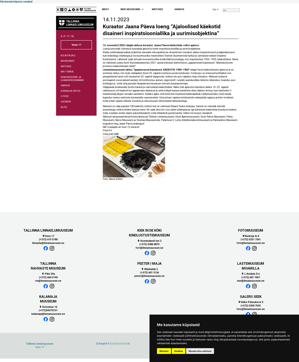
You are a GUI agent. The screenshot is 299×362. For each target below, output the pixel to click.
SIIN (116, 134)
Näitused (66, 66)
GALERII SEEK (250, 297)
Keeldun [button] (178, 351)
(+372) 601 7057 (250, 277)
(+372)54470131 (48, 310)
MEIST (105, 9)
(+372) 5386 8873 (149, 244)
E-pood (65, 96)
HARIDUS (179, 9)
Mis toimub (67, 71)
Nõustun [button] (164, 351)
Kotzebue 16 (48, 306)
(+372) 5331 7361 (251, 239)
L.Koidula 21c (250, 273)
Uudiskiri (66, 101)
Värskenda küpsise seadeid (16, 1)
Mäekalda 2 (149, 269)
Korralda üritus (70, 91)
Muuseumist (68, 61)
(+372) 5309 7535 (251, 305)
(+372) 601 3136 (149, 272)
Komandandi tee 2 (149, 240)
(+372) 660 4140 (48, 277)
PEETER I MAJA (149, 263)
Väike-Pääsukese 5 (250, 302)
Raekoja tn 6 (250, 236)
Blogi (64, 107)
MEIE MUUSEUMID (130, 9)
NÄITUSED (157, 9)
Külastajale (68, 55)
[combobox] (231, 10)
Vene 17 (76, 44)
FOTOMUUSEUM (250, 230)
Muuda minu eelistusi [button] (200, 351)
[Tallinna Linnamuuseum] (76, 9)
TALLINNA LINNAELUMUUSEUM (48, 230)
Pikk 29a (48, 273)
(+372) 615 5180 (48, 239)
